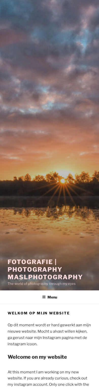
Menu (52, 297)
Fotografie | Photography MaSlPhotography (45, 269)
